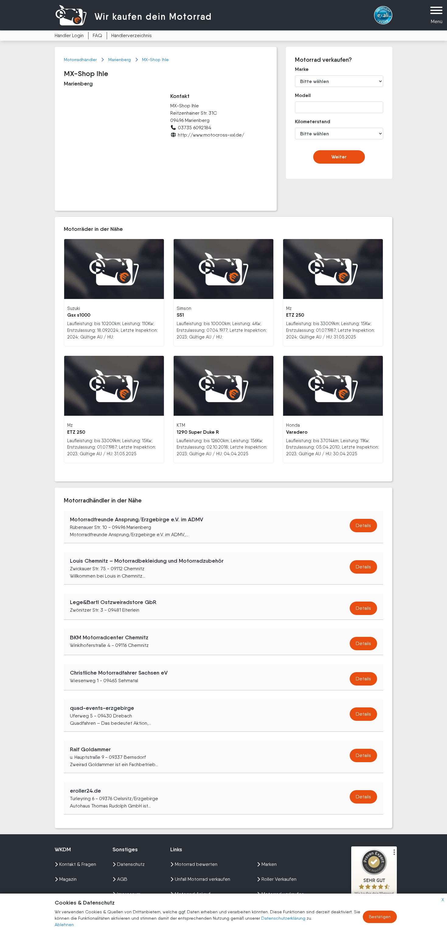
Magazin (68, 879)
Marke (302, 69)
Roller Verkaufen (279, 879)
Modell (303, 95)
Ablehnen (64, 924)
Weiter (339, 157)
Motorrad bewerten (196, 864)
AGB (122, 879)
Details (363, 525)
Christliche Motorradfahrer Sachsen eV (119, 672)
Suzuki (73, 308)
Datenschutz (131, 864)
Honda (293, 425)
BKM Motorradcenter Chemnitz (109, 637)
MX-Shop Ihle (155, 59)
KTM (181, 425)
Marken (269, 864)
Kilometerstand (308, 121)
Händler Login (69, 35)
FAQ (97, 35)
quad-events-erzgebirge (102, 708)
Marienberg (120, 59)
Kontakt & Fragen (77, 864)
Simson (184, 308)
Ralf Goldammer (90, 749)
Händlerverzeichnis (131, 35)
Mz (289, 308)
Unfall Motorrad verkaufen (202, 879)
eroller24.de (85, 790)
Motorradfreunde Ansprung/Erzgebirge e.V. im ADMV (136, 519)
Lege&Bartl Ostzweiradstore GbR (113, 602)
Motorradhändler (81, 59)
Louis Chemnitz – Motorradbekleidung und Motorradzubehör (147, 560)
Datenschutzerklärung (284, 918)
